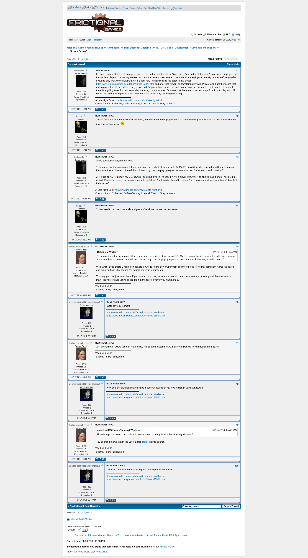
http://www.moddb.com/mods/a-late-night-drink (139, 100)
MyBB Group (101, 552)
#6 (237, 302)
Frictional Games (113, 8)
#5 (237, 246)
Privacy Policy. (167, 546)
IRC (228, 34)
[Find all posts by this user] (100, 110)
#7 (237, 343)
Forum (125, 8)
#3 (237, 157)
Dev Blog (148, 8)
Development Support (203, 47)
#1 (237, 70)
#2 (237, 116)
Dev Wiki (157, 8)
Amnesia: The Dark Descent (123, 47)
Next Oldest (76, 506)
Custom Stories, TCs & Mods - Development (165, 47)
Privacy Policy (136, 8)
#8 (237, 384)
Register (98, 40)
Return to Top (114, 535)
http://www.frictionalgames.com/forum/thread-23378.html (125, 84)
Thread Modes (233, 64)
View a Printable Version (81, 519)
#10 (236, 466)
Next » (89, 59)
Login (89, 40)
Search (198, 34)
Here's (145, 441)
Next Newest (91, 506)
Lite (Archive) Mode (133, 535)
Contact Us (80, 535)
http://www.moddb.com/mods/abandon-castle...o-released (135, 312)
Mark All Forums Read (156, 535)
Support (166, 8)
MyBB (80, 552)
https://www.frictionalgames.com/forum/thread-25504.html (135, 315)
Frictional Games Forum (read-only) (86, 47)
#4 (237, 205)
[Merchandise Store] (176, 8)
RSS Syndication (178, 535)
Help (237, 34)
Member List (214, 34)
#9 (237, 425)
